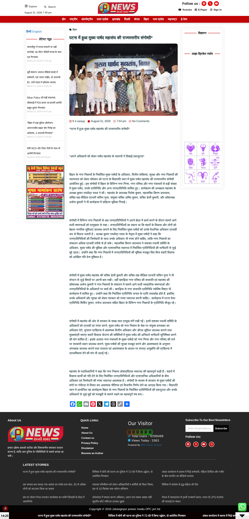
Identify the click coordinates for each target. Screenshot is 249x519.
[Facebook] (204, 3)
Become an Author (92, 453)
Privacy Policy (89, 443)
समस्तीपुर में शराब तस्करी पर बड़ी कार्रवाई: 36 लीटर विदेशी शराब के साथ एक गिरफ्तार (44, 51)
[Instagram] (211, 444)
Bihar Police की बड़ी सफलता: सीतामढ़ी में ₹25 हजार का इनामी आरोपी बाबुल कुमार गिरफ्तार (44, 102)
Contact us (87, 437)
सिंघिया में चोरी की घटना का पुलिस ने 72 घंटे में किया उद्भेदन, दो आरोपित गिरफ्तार (113, 515)
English (37, 31)
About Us (86, 432)
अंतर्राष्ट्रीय (87, 19)
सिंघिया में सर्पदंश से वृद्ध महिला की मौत (180, 484)
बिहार (146, 19)
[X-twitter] (210, 3)
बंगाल (137, 19)
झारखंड (116, 19)
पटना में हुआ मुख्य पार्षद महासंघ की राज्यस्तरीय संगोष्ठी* (49, 471)
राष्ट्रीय (73, 19)
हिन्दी (28, 31)
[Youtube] (216, 3)
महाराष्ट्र (172, 19)
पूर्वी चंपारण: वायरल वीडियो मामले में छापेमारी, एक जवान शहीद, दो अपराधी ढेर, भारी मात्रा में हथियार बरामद (43, 77)
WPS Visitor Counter (151, 445)
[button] (45, 7)
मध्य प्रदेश (158, 19)
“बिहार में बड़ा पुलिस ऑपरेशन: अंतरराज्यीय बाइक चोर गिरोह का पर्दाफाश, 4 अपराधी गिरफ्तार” (41, 127)
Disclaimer (87, 448)
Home (84, 427)
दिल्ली (127, 19)
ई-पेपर (184, 19)
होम (64, 19)
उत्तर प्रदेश (102, 19)
